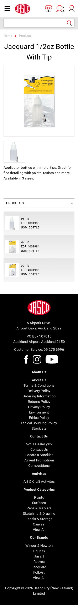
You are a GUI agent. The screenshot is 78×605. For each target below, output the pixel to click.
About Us (39, 380)
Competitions (39, 466)
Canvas (38, 524)
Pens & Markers (39, 508)
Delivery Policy (39, 391)
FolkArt (39, 572)
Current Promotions (39, 460)
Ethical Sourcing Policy (39, 423)
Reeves (39, 562)
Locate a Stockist (39, 455)
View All (39, 530)
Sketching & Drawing (39, 513)
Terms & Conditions (39, 385)
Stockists (39, 428)
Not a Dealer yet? (39, 444)
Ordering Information (39, 396)
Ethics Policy (39, 418)
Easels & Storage (39, 519)
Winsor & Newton (39, 545)
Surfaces (39, 503)
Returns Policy (39, 401)
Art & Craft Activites (39, 481)
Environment (39, 412)
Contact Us (39, 449)
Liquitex (39, 551)
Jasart (39, 556)
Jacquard (39, 567)
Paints (39, 497)
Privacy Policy (39, 407)
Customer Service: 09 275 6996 (39, 349)
